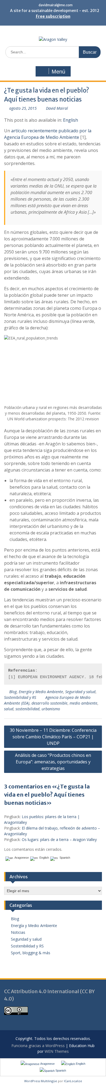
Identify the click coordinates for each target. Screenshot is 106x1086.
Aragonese (21, 857)
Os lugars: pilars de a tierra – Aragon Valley (59, 839)
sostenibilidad (27, 708)
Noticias (18, 932)
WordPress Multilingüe (40, 1081)
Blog (13, 691)
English (70, 120)
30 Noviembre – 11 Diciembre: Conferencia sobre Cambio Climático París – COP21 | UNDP (53, 736)
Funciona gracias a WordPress (38, 1045)
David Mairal (57, 108)
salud (8, 708)
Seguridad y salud (80, 691)
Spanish (64, 857)
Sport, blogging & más (30, 952)
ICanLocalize (73, 1081)
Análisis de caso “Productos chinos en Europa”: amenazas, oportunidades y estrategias (53, 761)
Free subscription (53, 16)
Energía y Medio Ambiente (41, 691)
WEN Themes (57, 1051)
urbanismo (51, 708)
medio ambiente (83, 703)
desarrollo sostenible (49, 703)
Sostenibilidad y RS (20, 697)
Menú (58, 72)
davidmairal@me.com (56, 5)
